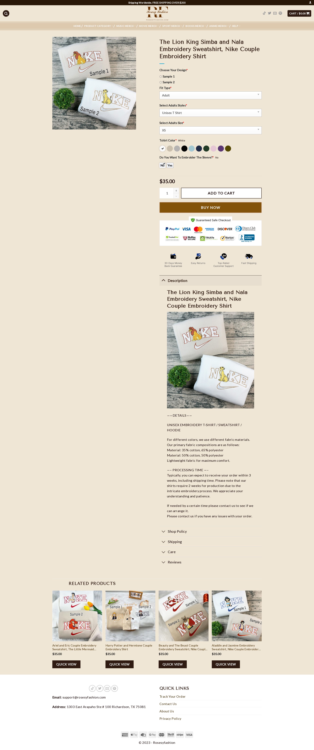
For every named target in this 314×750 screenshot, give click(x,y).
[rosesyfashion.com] (157, 13)
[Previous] (52, 632)
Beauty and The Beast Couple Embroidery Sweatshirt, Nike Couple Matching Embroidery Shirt (183, 647)
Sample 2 (168, 82)
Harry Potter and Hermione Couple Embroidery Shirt (128, 647)
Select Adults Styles (173, 105)
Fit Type (165, 88)
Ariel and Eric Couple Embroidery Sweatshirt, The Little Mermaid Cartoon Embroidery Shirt (74, 647)
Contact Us (168, 704)
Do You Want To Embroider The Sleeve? (186, 157)
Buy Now (210, 207)
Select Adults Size (171, 123)
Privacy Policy (170, 718)
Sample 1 (168, 76)
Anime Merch (218, 26)
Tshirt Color (168, 140)
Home (77, 26)
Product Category (97, 26)
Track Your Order (172, 696)
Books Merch (195, 26)
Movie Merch (148, 26)
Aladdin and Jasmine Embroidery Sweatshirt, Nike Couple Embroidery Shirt (236, 647)
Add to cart (221, 193)
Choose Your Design (173, 70)
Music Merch (125, 26)
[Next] (261, 632)
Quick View (66, 664)
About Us (166, 711)
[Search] (6, 13)
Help (235, 26)
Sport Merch (171, 26)
